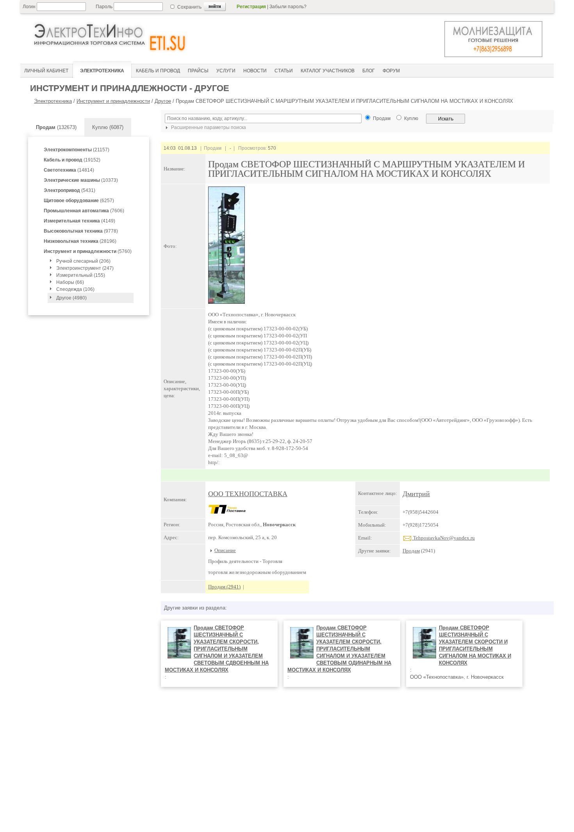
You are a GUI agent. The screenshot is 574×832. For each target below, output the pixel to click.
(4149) (79, 221)
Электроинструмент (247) (85, 268)
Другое (163, 101)
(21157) (76, 149)
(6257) (79, 200)
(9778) (81, 231)
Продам (411, 551)
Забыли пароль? (288, 6)
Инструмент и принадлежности (113, 101)
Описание (225, 550)
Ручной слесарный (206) (83, 261)
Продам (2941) (224, 587)
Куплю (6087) (107, 127)
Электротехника (53, 101)
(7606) (84, 210)
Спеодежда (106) (75, 289)
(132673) (56, 127)
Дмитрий (416, 494)
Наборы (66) (70, 282)
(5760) (88, 251)
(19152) (72, 160)
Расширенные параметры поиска (208, 127)
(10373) (81, 180)
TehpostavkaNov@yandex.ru (443, 538)
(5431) (69, 190)
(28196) (80, 241)
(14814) (69, 170)
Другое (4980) (71, 298)
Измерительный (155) (80, 275)
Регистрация (251, 6)
